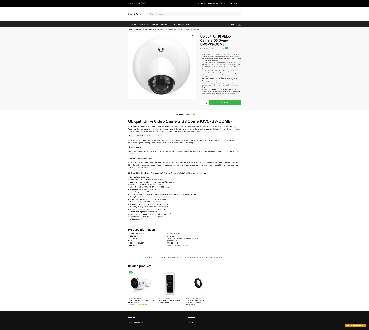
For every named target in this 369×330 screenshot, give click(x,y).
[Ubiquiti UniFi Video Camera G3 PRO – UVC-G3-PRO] (240, 34)
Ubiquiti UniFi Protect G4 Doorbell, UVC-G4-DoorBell (169, 301)
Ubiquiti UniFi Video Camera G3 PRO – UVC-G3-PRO (141, 301)
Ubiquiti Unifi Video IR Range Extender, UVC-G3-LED (196, 301)
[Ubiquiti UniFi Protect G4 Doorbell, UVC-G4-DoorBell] (170, 283)
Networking (137, 29)
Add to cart (225, 102)
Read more (170, 305)
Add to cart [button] (141, 309)
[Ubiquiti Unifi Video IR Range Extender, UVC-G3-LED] (199, 283)
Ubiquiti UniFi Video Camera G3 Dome (200, 257)
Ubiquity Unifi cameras (156, 29)
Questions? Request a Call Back (355, 325)
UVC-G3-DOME (218, 257)
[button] (236, 24)
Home (130, 29)
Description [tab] (179, 114)
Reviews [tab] (190, 114)
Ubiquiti (145, 29)
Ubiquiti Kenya (134, 14)
